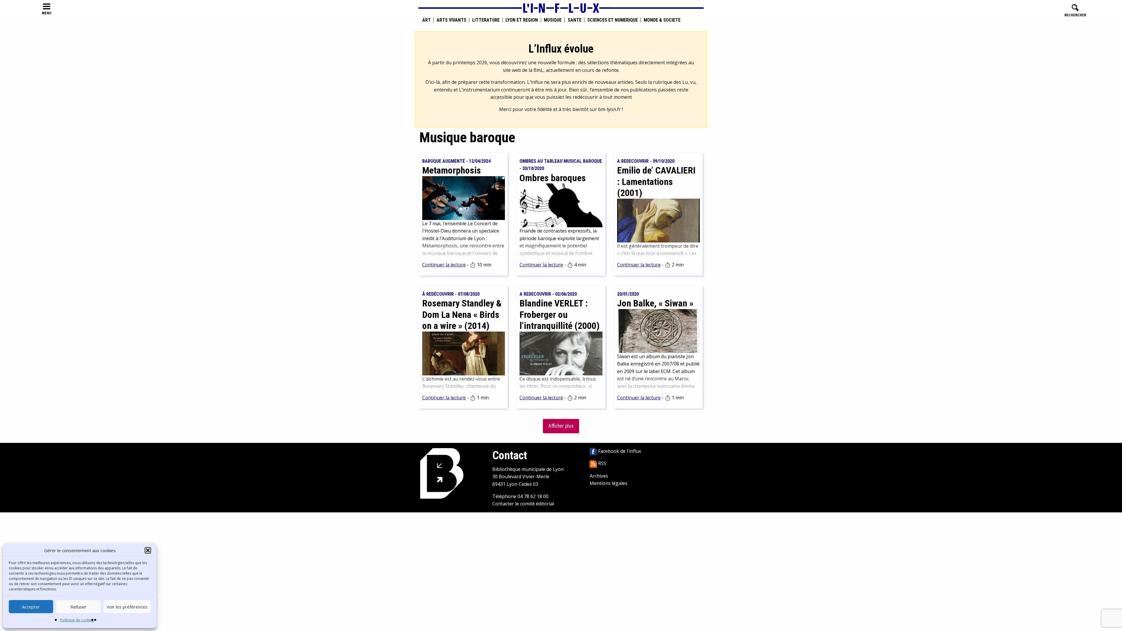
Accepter (31, 607)
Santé (574, 20)
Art (426, 20)
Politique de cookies (77, 620)
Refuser (78, 607)
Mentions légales (608, 483)
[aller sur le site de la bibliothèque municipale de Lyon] (441, 473)
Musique (553, 20)
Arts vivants (451, 20)
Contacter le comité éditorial (523, 503)
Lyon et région (521, 20)
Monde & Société (662, 20)
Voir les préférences (127, 607)
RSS (601, 463)
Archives (599, 476)
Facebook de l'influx (619, 451)
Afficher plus (561, 426)
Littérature (486, 20)
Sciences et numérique (612, 20)
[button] (148, 550)
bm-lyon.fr (609, 109)
